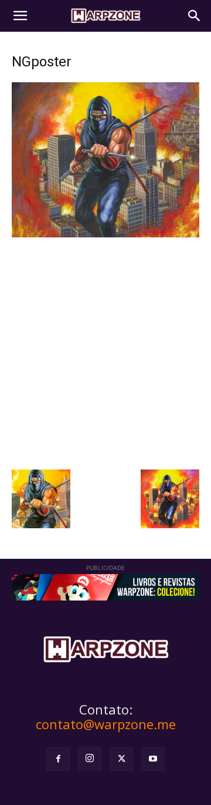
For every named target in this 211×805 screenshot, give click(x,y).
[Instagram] (89, 758)
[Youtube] (153, 759)
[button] (20, 16)
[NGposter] (105, 234)
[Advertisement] (105, 352)
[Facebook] (58, 759)
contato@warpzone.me (106, 724)
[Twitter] (121, 759)
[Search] (194, 16)
